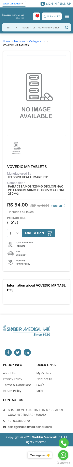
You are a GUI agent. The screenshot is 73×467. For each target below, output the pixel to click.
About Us (9, 373)
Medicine (19, 41)
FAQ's (40, 385)
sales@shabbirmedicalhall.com (30, 427)
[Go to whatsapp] (63, 455)
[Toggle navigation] (67, 16)
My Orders (43, 373)
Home (6, 41)
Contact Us (44, 379)
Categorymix (37, 41)
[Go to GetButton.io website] (63, 463)
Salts (39, 391)
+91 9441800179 (19, 421)
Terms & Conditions (17, 385)
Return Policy (12, 391)
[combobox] (10, 27)
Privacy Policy (12, 379)
